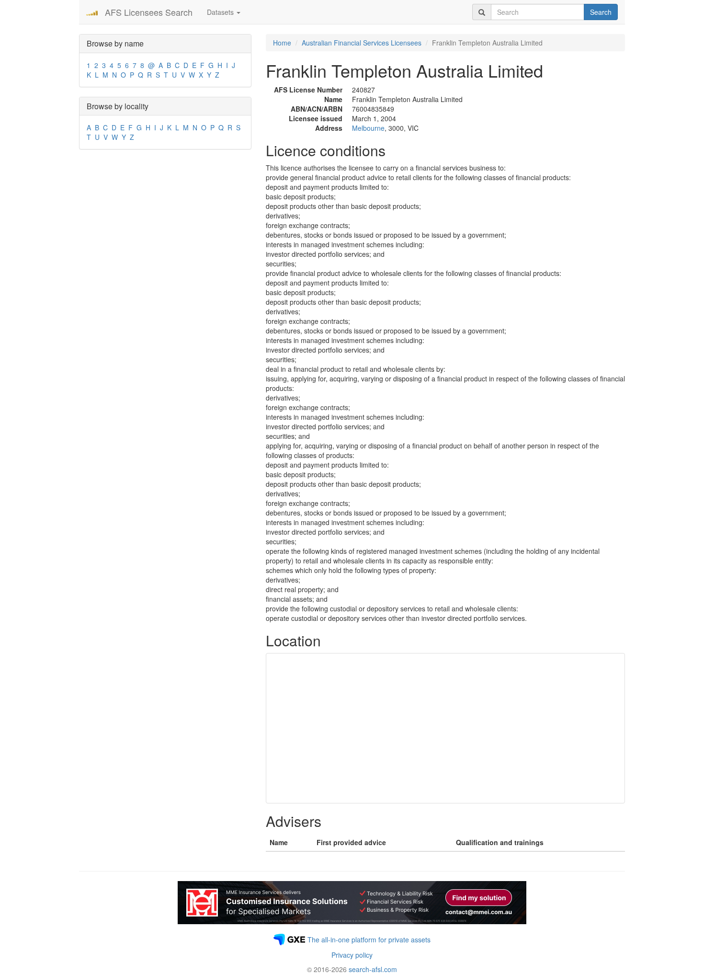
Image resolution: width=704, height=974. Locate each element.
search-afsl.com (373, 969)
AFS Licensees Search (149, 12)
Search (601, 12)
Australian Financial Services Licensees (361, 42)
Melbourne (368, 128)
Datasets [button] (221, 12)
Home (282, 42)
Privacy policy (352, 955)
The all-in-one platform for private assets (369, 939)
